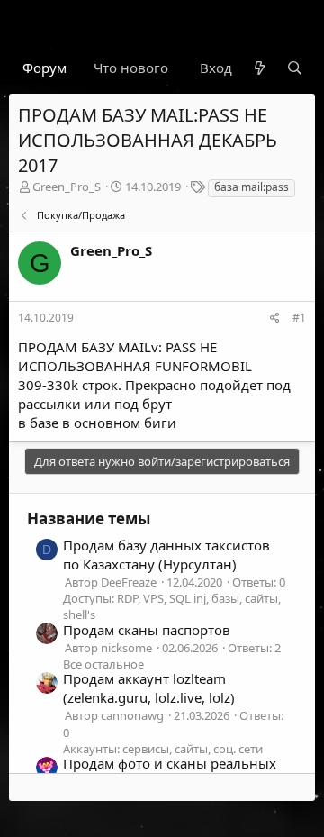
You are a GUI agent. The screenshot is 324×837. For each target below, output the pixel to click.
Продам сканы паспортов (146, 630)
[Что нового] (258, 68)
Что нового (131, 68)
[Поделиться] (275, 318)
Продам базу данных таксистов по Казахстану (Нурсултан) (166, 554)
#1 (299, 317)
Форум (44, 68)
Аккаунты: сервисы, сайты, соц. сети (163, 749)
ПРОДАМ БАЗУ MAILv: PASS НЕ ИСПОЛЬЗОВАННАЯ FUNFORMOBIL (135, 356)
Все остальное (103, 664)
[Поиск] (294, 68)
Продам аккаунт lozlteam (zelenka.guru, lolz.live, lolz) (149, 687)
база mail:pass (251, 187)
